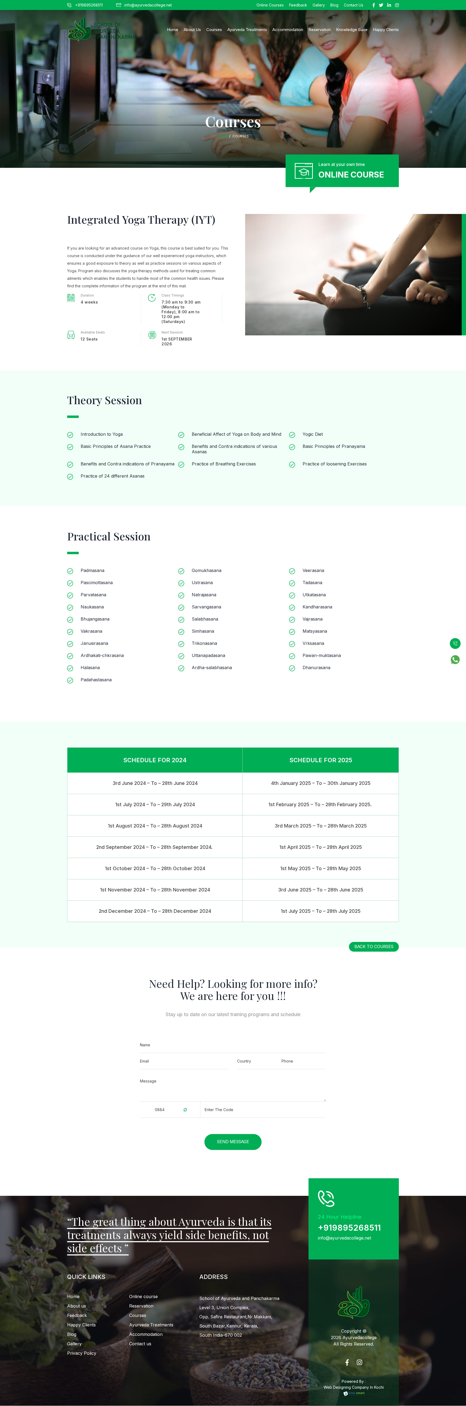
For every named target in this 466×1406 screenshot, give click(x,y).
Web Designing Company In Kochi (354, 1387)
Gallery (319, 5)
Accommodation (287, 29)
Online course (143, 1296)
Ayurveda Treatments (247, 29)
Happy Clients (81, 1324)
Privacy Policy (81, 1353)
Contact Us (353, 5)
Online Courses (270, 5)
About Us (192, 29)
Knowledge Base (352, 29)
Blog (334, 5)
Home (172, 29)
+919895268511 (89, 5)
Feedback (298, 5)
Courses (214, 29)
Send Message (233, 1141)
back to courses (373, 946)
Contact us (140, 1343)
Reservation (320, 29)
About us (76, 1306)
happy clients (386, 29)
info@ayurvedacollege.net (148, 5)
